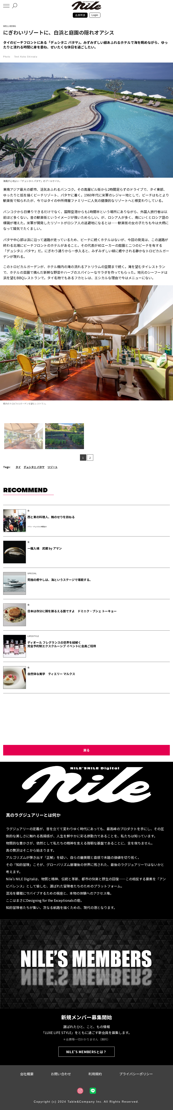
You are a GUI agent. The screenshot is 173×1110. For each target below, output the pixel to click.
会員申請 (80, 15)
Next (169, 346)
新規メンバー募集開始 (86, 1017)
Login (95, 15)
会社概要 (27, 1073)
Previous (3, 346)
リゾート (52, 467)
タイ (18, 467)
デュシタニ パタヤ (34, 467)
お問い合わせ (61, 1073)
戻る (86, 750)
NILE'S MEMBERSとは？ (86, 1051)
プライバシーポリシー (136, 1073)
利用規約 (95, 1073)
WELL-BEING (9, 26)
